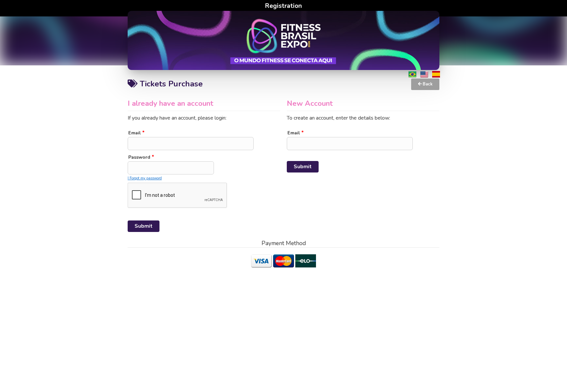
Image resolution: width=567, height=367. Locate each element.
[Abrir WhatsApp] (550, 350)
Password (141, 157)
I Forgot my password (145, 178)
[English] (424, 74)
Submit (144, 226)
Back (427, 84)
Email (136, 132)
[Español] (436, 74)
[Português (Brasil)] (412, 74)
